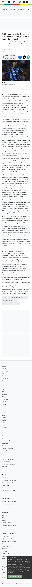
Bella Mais (5, 443)
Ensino (4, 420)
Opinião (4, 376)
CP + (3, 544)
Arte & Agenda (6, 441)
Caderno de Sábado (7, 448)
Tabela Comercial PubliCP (9, 525)
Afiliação (4, 478)
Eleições (4, 368)
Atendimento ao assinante (9, 501)
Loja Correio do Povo (8, 539)
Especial (4, 451)
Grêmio (4, 436)
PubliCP (4, 373)
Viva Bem (4, 467)
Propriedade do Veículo (9, 480)
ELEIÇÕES (12, 10)
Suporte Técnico (6, 556)
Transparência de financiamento (11, 483)
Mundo (4, 413)
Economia (5, 399)
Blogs (3, 381)
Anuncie (4, 515)
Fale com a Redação (7, 504)
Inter (3, 438)
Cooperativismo (6, 462)
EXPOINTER (20, 10)
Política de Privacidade (8, 490)
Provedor (4, 549)
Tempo (4, 417)
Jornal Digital (5, 536)
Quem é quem (6, 485)
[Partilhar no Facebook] (20, 57)
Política (4, 6)
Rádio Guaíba (6, 572)
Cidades (4, 402)
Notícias (4, 394)
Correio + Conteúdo (7, 459)
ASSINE (4, 10)
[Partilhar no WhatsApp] (28, 57)
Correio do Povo (6, 570)
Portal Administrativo (8, 546)
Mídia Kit (4, 520)
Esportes (4, 427)
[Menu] (3, 2)
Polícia (4, 404)
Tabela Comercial (7, 523)
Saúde (4, 422)
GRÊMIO (28, 10)
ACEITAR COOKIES (15, 576)
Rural (3, 415)
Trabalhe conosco (7, 488)
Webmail (4, 551)
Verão (3, 425)
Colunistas (5, 378)
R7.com (4, 577)
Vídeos (4, 392)
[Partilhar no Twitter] (24, 57)
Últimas (4, 366)
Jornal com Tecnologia (8, 464)
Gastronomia (6, 446)
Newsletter (5, 371)
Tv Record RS (5, 575)
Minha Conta (5, 554)
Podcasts (4, 389)
